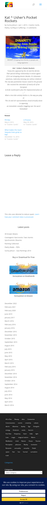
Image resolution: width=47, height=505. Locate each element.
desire (8, 426)
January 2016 (10, 328)
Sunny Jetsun (12, 25)
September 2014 (11, 384)
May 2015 (8, 356)
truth (7, 455)
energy (8, 430)
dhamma (15, 426)
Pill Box (7, 120)
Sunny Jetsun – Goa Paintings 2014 (18, 251)
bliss (23, 419)
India (31, 434)
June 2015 (8, 352)
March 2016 (9, 321)
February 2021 (10, 307)
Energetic (36, 426)
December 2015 (11, 331)
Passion (38, 441)
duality (23, 426)
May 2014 (8, 398)
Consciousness (10, 423)
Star (13, 452)
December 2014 (11, 374)
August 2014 (9, 388)
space (7, 452)
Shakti (34, 448)
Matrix (33, 437)
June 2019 (8, 314)
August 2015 (9, 345)
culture (36, 423)
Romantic (9, 448)
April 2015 (8, 360)
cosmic (20, 423)
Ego (29, 426)
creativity (28, 423)
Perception (9, 445)
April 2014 (8, 402)
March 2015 (9, 363)
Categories (9, 469)
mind (16, 441)
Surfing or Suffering (17, 28)
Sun (19, 452)
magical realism (23, 437)
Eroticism (16, 430)
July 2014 (8, 391)
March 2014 (9, 405)
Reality (26, 445)
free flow (8, 434)
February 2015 (10, 367)
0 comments (32, 28)
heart (25, 434)
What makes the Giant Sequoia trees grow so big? (13, 132)
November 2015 (11, 335)
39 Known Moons (11, 234)
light (36, 434)
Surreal (25, 452)
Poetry (7, 28)
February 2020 (10, 310)
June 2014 (8, 395)
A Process (27, 120)
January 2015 (10, 370)
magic (13, 437)
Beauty (16, 419)
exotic (23, 430)
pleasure (18, 445)
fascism (30, 430)
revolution (34, 445)
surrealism (33, 452)
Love (7, 437)
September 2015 (11, 342)
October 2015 (10, 338)
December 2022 (11, 303)
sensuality (17, 448)
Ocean (31, 441)
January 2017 (10, 317)
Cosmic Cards (34, 25)
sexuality (26, 448)
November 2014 (11, 377)
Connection (31, 419)
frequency (17, 434)
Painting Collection (12, 244)
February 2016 (10, 324)
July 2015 (8, 349)
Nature (23, 441)
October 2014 (10, 381)
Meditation (9, 441)
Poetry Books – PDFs (12, 247)
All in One (9, 419)
